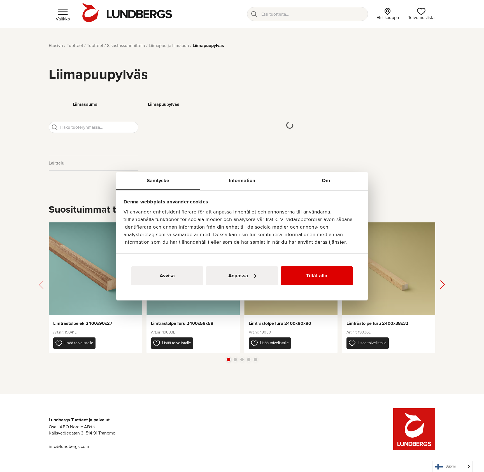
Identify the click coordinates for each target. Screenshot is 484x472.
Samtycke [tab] (158, 180)
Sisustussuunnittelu (126, 45)
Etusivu (56, 45)
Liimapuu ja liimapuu (169, 45)
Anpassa (238, 275)
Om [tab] (326, 180)
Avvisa (167, 275)
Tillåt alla (316, 275)
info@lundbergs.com (69, 446)
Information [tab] (242, 180)
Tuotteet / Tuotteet (85, 45)
